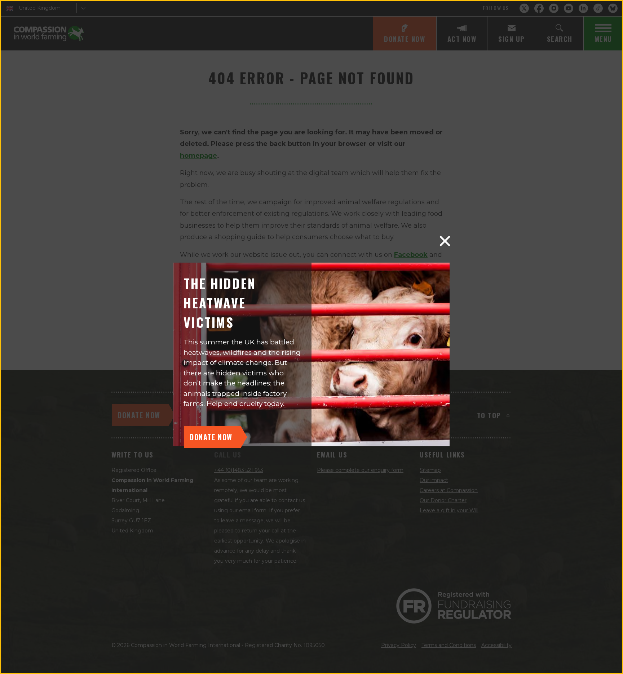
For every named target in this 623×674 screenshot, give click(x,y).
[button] (445, 241)
